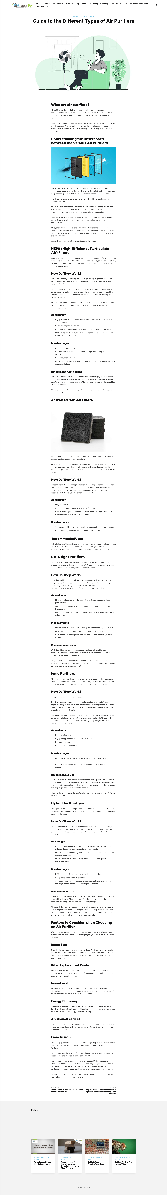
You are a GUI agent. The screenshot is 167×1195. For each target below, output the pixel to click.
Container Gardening (43, 6)
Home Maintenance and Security (136, 4)
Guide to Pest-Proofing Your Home (96, 1163)
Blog (55, 6)
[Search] (156, 5)
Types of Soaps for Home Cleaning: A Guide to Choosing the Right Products (70, 1165)
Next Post (100, 1091)
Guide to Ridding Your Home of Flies (123, 1163)
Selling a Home (116, 4)
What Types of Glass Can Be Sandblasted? (42, 1163)
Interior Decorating (43, 4)
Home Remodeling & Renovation (77, 4)
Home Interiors (57, 4)
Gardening (104, 4)
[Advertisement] (83, 1126)
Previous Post (67, 1090)
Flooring (95, 4)
